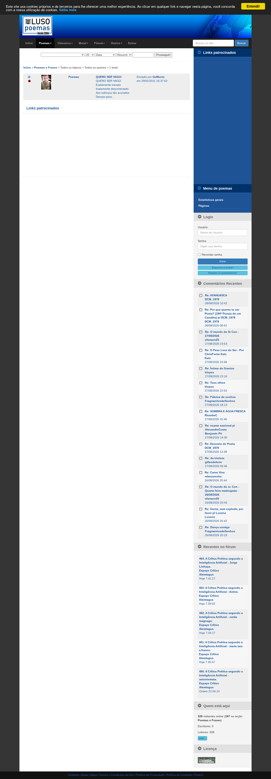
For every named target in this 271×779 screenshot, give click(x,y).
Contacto (73, 775)
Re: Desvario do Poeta (220, 443)
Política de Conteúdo (179, 775)
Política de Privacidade (150, 775)
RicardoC (211, 415)
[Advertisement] (66, 145)
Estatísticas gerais (210, 199)
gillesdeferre (213, 462)
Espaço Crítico (209, 570)
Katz (208, 358)
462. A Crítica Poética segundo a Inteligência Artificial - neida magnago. (221, 617)
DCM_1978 (212, 299)
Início (29, 43)
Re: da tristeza (214, 458)
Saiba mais (67, 10)
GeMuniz (158, 76)
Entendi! (253, 6)
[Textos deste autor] (29, 76)
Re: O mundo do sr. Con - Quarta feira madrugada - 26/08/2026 (222, 490)
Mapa (93, 775)
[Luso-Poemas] (48, 25)
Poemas (44, 43)
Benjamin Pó (213, 433)
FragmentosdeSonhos (220, 401)
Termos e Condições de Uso (116, 775)
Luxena (210, 516)
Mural (82, 43)
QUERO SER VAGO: (109, 76)
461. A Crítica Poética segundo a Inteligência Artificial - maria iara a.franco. (221, 646)
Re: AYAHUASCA (216, 295)
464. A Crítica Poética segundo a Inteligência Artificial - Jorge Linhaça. (221, 562)
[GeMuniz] (52, 82)
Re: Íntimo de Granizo (219, 368)
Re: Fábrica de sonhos (220, 397)
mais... (202, 738)
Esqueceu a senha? (223, 267)
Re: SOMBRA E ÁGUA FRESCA (225, 411)
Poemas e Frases (46, 67)
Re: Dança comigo (217, 527)
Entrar (132, 43)
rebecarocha (213, 476)
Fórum (98, 43)
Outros (115, 43)
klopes (209, 372)
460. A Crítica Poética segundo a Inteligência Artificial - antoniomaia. (221, 675)
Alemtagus (206, 574)
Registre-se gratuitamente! (222, 273)
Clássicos (64, 43)
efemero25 (212, 339)
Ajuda (84, 775)
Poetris (198, 775)
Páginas (203, 205)
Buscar (241, 43)
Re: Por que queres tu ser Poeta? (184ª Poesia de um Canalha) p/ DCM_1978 (223, 313)
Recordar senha (212, 254)
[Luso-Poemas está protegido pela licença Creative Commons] (206, 760)
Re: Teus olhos (215, 382)
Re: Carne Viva (215, 472)
